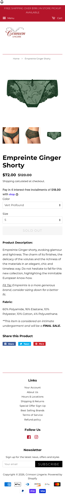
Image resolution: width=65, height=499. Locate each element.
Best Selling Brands (32, 410)
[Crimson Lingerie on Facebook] (29, 437)
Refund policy (32, 419)
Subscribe (48, 464)
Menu (10, 18)
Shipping (8, 181)
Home (16, 58)
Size (5, 213)
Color (6, 199)
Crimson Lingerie (36, 474)
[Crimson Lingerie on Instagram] (36, 437)
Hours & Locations (32, 396)
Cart (59, 18)
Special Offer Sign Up (33, 405)
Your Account (32, 387)
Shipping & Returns (32, 401)
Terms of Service (33, 415)
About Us (32, 392)
